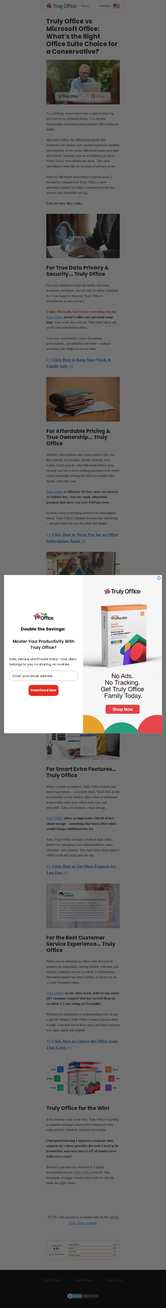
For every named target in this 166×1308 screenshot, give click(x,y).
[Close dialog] (158, 578)
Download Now (43, 690)
